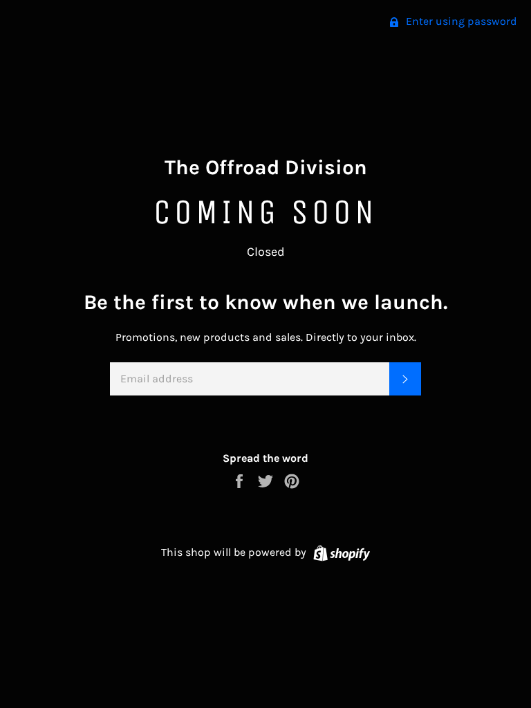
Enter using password (460, 21)
